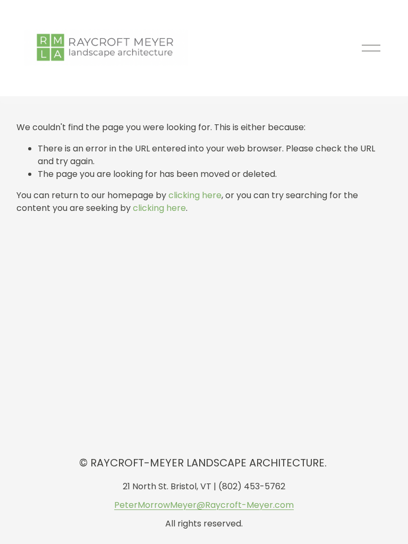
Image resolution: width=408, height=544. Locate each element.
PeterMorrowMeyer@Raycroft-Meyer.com (204, 505)
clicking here (195, 195)
